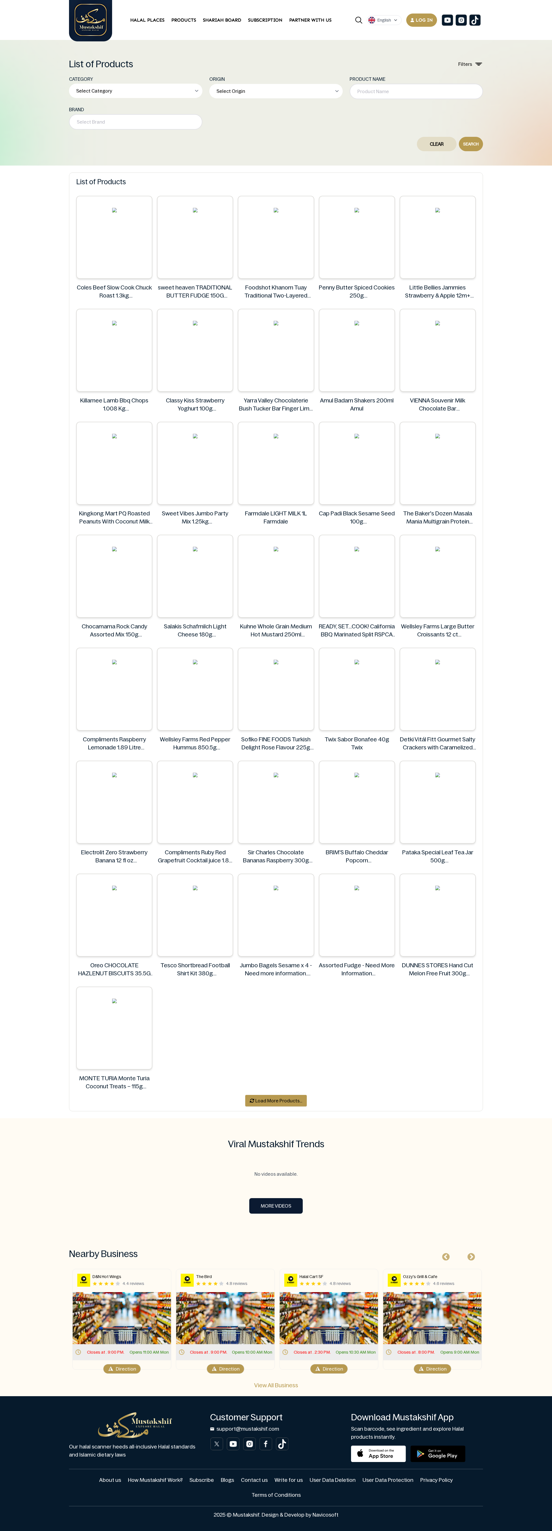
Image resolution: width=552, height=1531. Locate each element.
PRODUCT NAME (367, 79)
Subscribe (201, 1480)
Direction (125, 1368)
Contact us (254, 1480)
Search (471, 144)
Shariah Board (222, 20)
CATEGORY (81, 79)
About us (110, 1480)
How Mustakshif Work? (155, 1480)
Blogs (227, 1480)
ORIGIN (217, 79)
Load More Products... (278, 1100)
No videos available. (276, 1174)
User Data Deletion (333, 1480)
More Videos (276, 1205)
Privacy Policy (436, 1480)
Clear (437, 144)
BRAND (76, 109)
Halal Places (147, 20)
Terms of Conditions (276, 1495)
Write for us (289, 1480)
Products (183, 20)
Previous (444, 1255)
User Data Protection (388, 1480)
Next (470, 1255)
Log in (424, 20)
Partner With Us (310, 20)
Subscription (265, 20)
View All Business (276, 1385)
